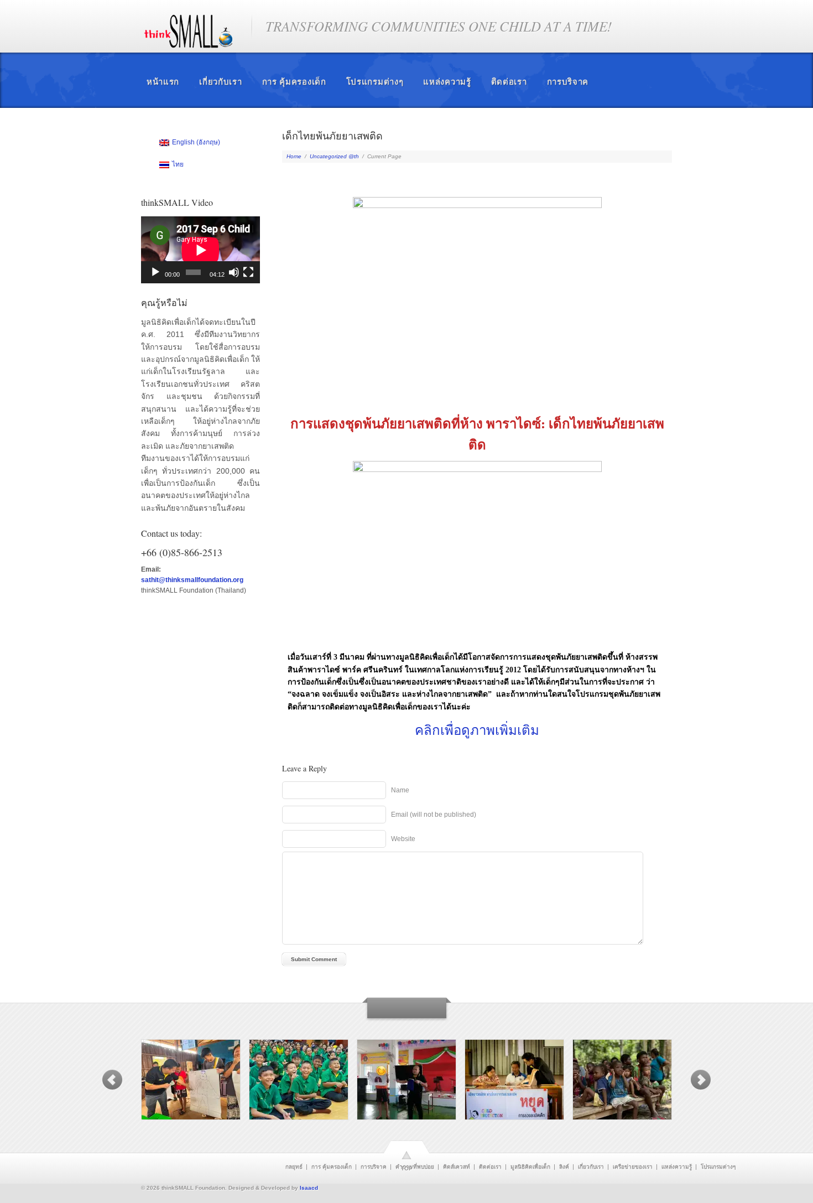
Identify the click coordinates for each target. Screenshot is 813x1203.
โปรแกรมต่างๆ (375, 81)
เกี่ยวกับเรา (220, 81)
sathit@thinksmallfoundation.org (192, 580)
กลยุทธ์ (294, 1167)
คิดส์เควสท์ (456, 1167)
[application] (200, 249)
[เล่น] (155, 272)
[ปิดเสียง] (233, 272)
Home (293, 156)
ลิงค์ (564, 1167)
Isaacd (309, 1188)
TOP (407, 1168)
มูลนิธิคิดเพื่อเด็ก (530, 1167)
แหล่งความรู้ (447, 81)
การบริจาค (568, 81)
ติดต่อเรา (509, 81)
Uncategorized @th (334, 156)
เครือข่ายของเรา (633, 1167)
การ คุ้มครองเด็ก (294, 81)
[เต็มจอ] (248, 272)
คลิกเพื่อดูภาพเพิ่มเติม (477, 730)
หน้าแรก (163, 81)
